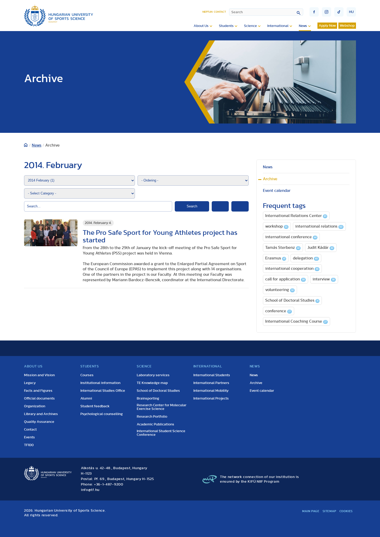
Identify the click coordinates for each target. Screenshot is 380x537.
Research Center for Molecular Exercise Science (161, 407)
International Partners (211, 383)
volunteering (279, 290)
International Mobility (211, 391)
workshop (276, 226)
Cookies (346, 511)
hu (351, 12)
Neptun (207, 11)
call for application (285, 279)
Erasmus (275, 258)
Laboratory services (153, 375)
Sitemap (329, 511)
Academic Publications (155, 424)
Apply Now (327, 25)
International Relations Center (295, 216)
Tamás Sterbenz (282, 247)
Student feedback (95, 406)
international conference (290, 237)
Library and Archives (41, 414)
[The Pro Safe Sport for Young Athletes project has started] (51, 232)
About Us (201, 26)
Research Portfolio (152, 416)
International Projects (211, 398)
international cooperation (291, 268)
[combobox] (266, 12)
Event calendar (277, 190)
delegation (305, 258)
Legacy (30, 383)
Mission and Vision (39, 375)
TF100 (29, 445)
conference (278, 311)
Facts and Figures (38, 391)
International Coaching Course (296, 321)
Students (226, 26)
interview (324, 279)
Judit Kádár (320, 247)
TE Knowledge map (152, 383)
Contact (220, 11)
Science (250, 26)
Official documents (39, 398)
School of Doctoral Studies (291, 300)
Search (192, 206)
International (277, 26)
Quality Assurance (39, 422)
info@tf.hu (90, 490)
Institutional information (100, 383)
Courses (87, 375)
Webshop (347, 25)
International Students (211, 375)
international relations (319, 226)
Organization (34, 406)
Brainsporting (148, 398)
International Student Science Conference (161, 433)
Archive (270, 179)
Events (29, 437)
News (303, 26)
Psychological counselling (101, 414)
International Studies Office (102, 391)
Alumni (86, 398)
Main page (310, 511)
